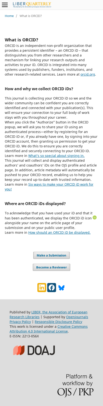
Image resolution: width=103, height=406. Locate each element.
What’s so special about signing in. (56, 155)
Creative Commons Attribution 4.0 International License (49, 329)
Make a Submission (51, 255)
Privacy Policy (20, 321)
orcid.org (87, 74)
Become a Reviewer (51, 267)
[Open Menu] (5, 5)
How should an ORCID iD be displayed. (59, 232)
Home (9, 16)
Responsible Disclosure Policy (58, 321)
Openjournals (77, 317)
